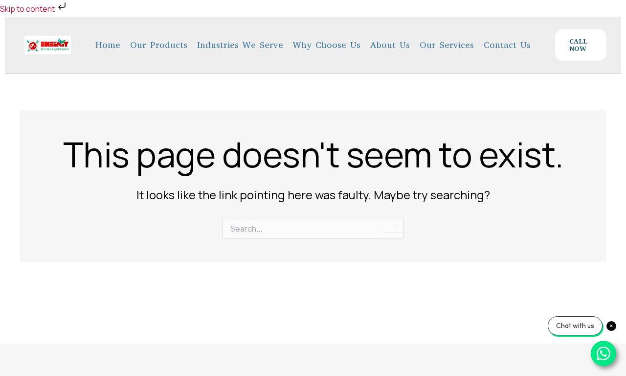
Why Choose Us (326, 45)
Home (107, 45)
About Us (390, 45)
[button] (580, 44)
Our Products (158, 45)
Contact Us (507, 45)
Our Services (447, 45)
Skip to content (28, 8)
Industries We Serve (240, 45)
